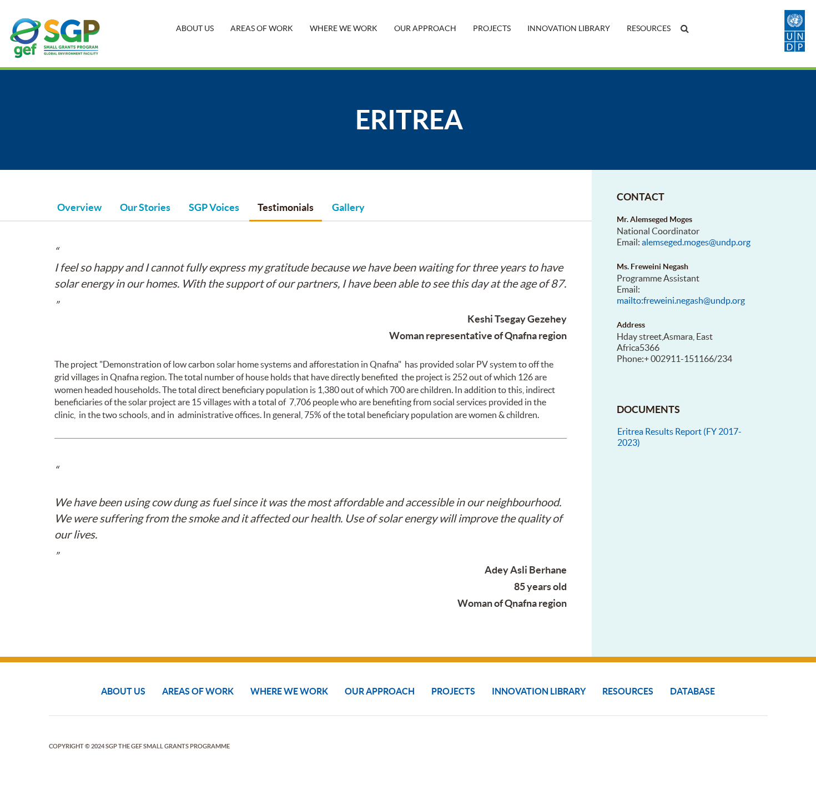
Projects (492, 28)
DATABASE (692, 691)
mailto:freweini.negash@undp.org (681, 300)
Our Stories (145, 207)
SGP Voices (214, 207)
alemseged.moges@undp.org (696, 242)
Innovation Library (568, 28)
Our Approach (425, 28)
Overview (79, 207)
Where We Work (343, 28)
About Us (195, 28)
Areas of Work (261, 28)
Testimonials (286, 207)
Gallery (348, 207)
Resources (649, 28)
